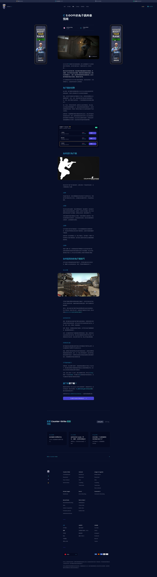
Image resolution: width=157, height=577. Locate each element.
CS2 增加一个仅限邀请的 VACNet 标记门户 (99, 438)
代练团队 (65, 538)
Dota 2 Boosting (82, 494)
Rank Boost (81, 474)
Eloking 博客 (100, 421)
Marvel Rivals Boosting (68, 502)
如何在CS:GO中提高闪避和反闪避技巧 (73, 312)
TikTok (95, 530)
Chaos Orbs (81, 505)
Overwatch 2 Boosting (99, 494)
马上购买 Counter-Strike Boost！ (77, 398)
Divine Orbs (81, 508)
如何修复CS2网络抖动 (55, 437)
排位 (80, 374)
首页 (64, 6)
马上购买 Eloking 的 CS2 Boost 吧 (84, 389)
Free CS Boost (66, 480)
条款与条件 (81, 527)
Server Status (66, 482)
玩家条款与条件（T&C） (84, 530)
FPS (69, 64)
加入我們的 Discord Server (75, 393)
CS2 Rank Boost (66, 474)
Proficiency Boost (67, 510)
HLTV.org (107, 421)
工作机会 (77, 6)
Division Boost (97, 474)
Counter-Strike (53, 456)
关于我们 (69, 6)
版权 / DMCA (81, 536)
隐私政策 (80, 533)
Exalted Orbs (81, 510)
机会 (64, 536)
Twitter (96, 541)
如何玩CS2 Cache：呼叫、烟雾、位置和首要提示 (78, 438)
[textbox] (70, 554)
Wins (80, 480)
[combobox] (70, 554)
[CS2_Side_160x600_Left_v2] (41, 63)
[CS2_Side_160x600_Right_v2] (116, 63)
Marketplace (81, 502)
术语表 (87, 6)
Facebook (96, 536)
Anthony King (69, 27)
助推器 (71, 374)
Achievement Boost (67, 513)
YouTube (96, 527)
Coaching (81, 482)
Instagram (96, 533)
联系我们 (82, 6)
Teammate (81, 485)
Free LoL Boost (97, 488)
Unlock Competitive (67, 508)
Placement (65, 477)
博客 (73, 6)
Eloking (91, 372)
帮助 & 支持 (65, 541)
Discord (96, 538)
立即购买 (92, 133)
